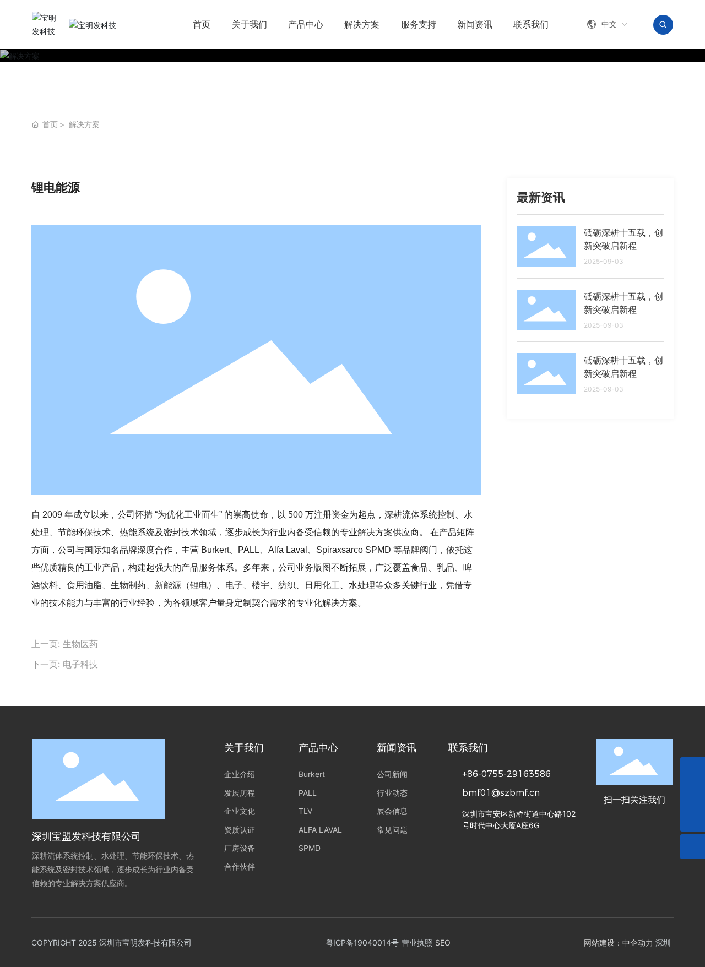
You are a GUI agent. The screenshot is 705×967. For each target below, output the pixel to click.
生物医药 (80, 643)
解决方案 (84, 124)
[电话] (692, 794)
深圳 (663, 942)
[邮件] (692, 769)
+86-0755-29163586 (506, 774)
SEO (443, 942)
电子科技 (80, 664)
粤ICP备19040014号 (362, 942)
